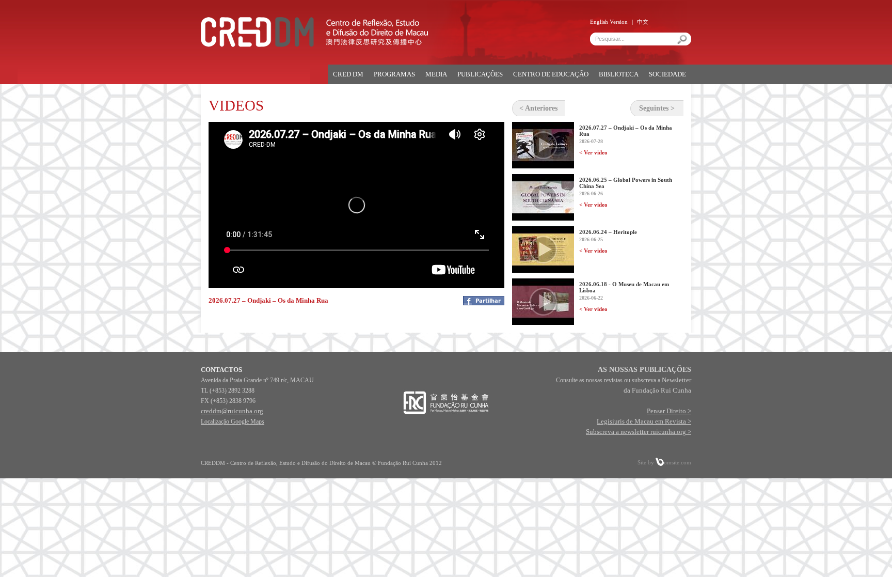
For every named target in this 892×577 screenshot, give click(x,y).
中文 (642, 22)
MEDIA (436, 74)
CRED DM (348, 74)
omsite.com (677, 462)
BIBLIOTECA (619, 74)
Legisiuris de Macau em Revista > (644, 421)
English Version (609, 22)
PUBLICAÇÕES (480, 74)
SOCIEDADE (667, 74)
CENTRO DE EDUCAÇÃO (550, 74)
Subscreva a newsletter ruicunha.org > (638, 431)
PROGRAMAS (394, 74)
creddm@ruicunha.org (232, 411)
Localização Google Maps (232, 421)
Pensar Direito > (669, 411)
